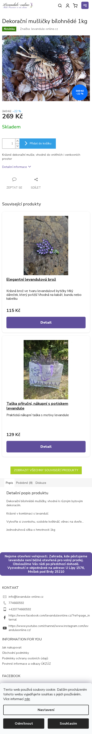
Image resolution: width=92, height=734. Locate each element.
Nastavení (46, 710)
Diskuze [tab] (41, 483)
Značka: (39, 29)
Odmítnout (24, 723)
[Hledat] (60, 5)
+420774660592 (20, 609)
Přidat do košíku (40, 143)
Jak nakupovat (11, 647)
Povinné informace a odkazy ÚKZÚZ (26, 664)
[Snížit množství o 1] (17, 146)
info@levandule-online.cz (26, 597)
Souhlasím (68, 723)
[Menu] (85, 6)
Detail (46, 322)
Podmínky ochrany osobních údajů (25, 658)
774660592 (16, 603)
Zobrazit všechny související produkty (46, 470)
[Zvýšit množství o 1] (17, 141)
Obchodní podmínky (15, 653)
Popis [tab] (9, 483)
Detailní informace (14, 167)
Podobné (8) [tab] (24, 483)
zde (27, 699)
